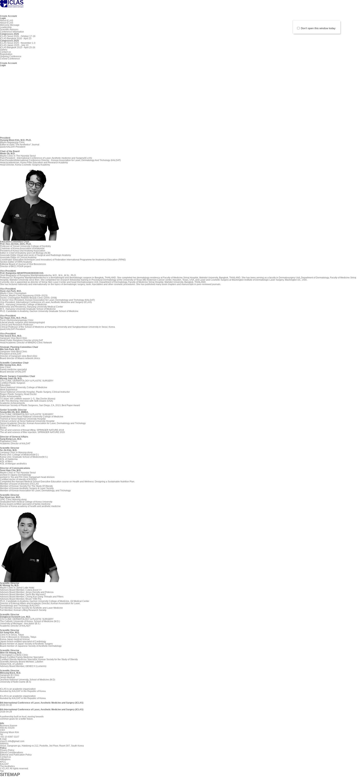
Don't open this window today (319, 28)
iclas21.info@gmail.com (12, 741)
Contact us (5, 52)
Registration (6, 54)
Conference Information (12, 31)
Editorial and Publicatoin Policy (16, 754)
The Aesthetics (7, 766)
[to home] (12, 5)
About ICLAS (6, 20)
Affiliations (5, 759)
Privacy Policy (7, 750)
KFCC (3, 762)
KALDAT (4, 764)
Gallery (3, 49)
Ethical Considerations (11, 752)
